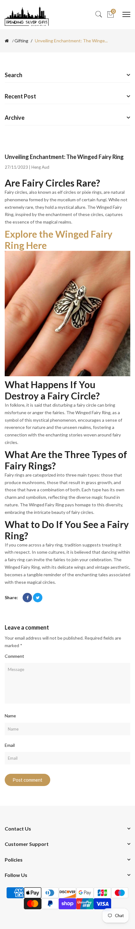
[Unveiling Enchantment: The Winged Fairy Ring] (67, 313)
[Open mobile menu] (126, 14)
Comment (14, 656)
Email (10, 745)
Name (10, 715)
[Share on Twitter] (37, 597)
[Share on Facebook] (27, 597)
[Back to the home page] (7, 41)
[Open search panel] (98, 14)
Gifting (21, 41)
